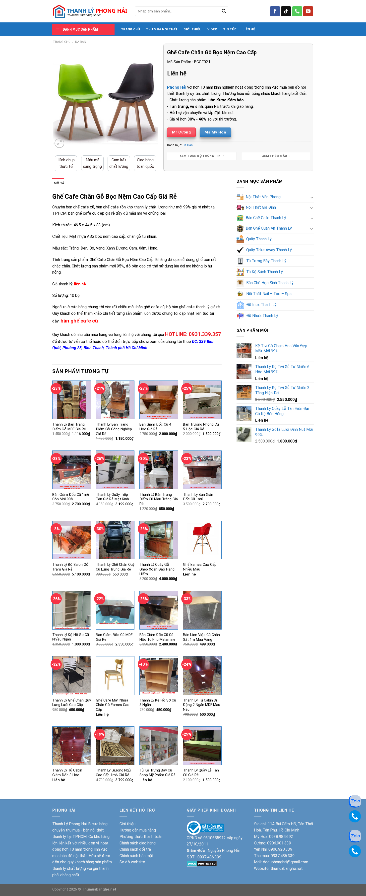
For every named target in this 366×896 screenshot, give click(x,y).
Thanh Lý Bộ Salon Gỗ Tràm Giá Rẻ (70, 567)
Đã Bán (80, 42)
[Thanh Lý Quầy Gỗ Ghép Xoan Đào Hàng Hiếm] (158, 540)
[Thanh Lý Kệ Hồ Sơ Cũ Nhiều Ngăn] (71, 610)
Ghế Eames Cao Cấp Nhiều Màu (199, 567)
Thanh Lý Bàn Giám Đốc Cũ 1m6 (198, 497)
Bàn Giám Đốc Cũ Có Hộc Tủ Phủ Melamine (157, 637)
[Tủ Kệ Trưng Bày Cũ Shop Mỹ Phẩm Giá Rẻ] (158, 745)
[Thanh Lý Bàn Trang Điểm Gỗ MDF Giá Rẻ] (71, 400)
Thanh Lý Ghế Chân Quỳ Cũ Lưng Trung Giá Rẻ (115, 567)
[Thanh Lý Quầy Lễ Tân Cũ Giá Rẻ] (202, 745)
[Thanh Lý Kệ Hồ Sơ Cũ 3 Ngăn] (158, 675)
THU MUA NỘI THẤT (162, 29)
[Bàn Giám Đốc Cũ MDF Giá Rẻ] (115, 610)
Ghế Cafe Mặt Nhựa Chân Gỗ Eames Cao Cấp (112, 705)
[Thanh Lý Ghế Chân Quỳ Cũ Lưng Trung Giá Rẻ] (115, 540)
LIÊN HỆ (249, 29)
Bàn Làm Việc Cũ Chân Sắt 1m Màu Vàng (201, 637)
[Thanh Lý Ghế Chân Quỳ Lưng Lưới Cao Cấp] (71, 675)
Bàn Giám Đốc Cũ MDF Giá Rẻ (114, 637)
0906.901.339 (279, 843)
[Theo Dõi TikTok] (286, 11)
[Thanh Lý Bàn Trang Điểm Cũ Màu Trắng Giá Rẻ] (158, 469)
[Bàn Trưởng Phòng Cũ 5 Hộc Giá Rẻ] (202, 400)
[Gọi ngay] (355, 816)
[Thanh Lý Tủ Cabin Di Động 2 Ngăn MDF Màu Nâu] (202, 675)
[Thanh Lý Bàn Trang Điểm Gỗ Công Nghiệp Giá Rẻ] (115, 400)
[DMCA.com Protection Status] (202, 863)
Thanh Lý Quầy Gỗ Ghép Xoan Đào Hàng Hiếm (157, 569)
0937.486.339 (209, 857)
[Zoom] (59, 143)
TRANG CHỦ (130, 29)
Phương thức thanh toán (141, 836)
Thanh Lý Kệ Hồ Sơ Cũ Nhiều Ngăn (70, 637)
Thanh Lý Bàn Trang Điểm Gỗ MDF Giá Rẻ (69, 426)
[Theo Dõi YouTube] (308, 11)
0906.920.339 (280, 849)
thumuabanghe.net (286, 868)
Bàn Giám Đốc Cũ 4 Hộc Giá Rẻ (155, 426)
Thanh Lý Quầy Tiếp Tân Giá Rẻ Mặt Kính (112, 497)
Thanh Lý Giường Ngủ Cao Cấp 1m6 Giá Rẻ (113, 772)
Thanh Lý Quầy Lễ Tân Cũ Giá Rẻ (201, 772)
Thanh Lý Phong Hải (69, 824)
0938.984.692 (281, 836)
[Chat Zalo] (355, 801)
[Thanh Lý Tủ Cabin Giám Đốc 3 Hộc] (71, 745)
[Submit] (224, 11)
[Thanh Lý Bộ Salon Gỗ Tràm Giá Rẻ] (71, 540)
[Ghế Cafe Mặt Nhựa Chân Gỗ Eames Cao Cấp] (115, 675)
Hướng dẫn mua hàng (138, 830)
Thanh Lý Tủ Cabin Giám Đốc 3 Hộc (67, 772)
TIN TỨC (230, 29)
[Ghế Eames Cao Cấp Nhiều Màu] (202, 540)
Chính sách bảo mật (137, 855)
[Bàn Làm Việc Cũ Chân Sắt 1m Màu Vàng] (202, 610)
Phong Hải (176, 87)
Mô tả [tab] (59, 183)
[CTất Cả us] (297, 11)
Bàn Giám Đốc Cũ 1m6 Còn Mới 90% (70, 497)
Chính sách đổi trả (135, 849)
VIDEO (212, 29)
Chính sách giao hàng (138, 843)
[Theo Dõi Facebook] (275, 11)
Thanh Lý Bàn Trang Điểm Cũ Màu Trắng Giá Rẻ (158, 499)
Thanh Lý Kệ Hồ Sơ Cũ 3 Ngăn (157, 702)
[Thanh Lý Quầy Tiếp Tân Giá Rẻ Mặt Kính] (115, 469)
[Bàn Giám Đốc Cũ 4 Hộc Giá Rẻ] (158, 400)
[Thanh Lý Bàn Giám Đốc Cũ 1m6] (202, 469)
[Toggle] (312, 197)
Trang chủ (61, 42)
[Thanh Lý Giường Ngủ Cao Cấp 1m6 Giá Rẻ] (115, 745)
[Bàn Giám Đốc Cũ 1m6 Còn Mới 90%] (71, 469)
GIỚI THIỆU (192, 29)
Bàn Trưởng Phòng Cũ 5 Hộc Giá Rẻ (201, 426)
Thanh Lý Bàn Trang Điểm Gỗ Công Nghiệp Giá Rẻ (114, 429)
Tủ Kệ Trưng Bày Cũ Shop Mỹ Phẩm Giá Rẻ (157, 772)
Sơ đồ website (132, 862)
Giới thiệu (127, 824)
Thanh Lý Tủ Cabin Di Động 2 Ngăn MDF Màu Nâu (201, 705)
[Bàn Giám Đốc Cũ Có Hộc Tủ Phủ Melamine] (158, 610)
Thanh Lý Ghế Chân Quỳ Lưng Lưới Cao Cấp (71, 702)
